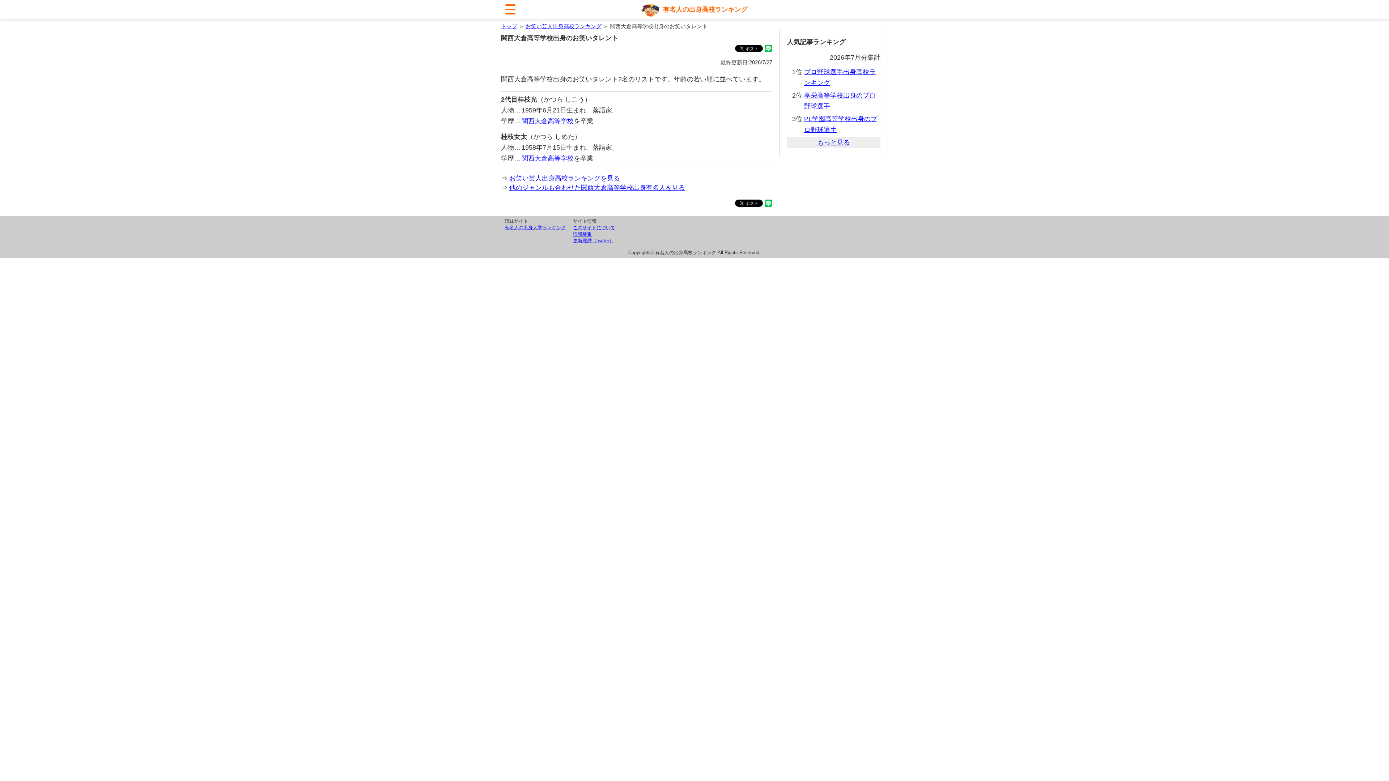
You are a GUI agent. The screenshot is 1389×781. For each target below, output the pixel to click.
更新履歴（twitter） (593, 240)
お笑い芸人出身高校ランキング (564, 26)
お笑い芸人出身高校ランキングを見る (564, 178)
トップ (509, 26)
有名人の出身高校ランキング (705, 9)
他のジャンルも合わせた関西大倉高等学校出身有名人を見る (597, 187)
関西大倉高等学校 (548, 121)
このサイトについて (594, 227)
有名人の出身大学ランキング (535, 227)
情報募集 (582, 234)
